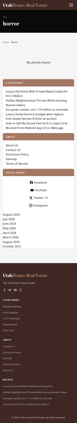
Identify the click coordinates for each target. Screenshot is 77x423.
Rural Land (8, 330)
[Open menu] (71, 5)
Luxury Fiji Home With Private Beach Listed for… (28, 386)
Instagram (41, 205)
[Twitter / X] (9, 290)
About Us (12, 145)
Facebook (40, 182)
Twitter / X (41, 198)
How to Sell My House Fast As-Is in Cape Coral (36, 123)
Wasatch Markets (12, 306)
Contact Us (13, 150)
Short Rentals (10, 324)
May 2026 (9, 228)
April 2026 (9, 233)
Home (6, 42)
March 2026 (11, 237)
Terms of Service (17, 164)
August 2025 (11, 242)
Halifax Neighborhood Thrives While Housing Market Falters (35, 392)
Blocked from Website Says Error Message (34, 128)
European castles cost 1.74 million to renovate (37, 110)
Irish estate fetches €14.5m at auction (31, 119)
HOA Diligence (10, 312)
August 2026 (11, 214)
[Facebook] (4, 290)
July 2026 (9, 219)
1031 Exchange (11, 318)
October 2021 (12, 246)
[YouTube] (15, 290)
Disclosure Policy (17, 154)
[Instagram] (20, 290)
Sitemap (11, 159)
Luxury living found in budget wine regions (35, 114)
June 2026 (9, 224)
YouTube (41, 190)
